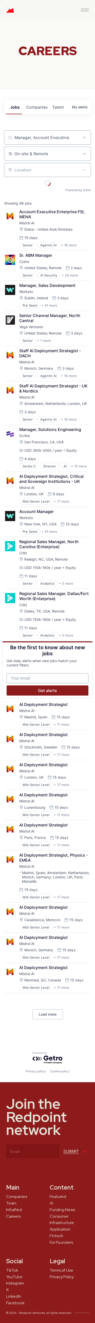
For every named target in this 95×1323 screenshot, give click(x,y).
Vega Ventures (31, 327)
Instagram (15, 1283)
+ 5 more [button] (66, 583)
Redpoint (10, 12)
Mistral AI (26, 223)
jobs (15, 107)
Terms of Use (61, 1270)
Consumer (59, 1216)
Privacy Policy (62, 1276)
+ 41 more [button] (49, 305)
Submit (71, 1151)
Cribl (23, 553)
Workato (26, 291)
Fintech (56, 1235)
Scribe (24, 435)
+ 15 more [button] (79, 466)
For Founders (61, 1242)
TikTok (12, 1270)
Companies (16, 1196)
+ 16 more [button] (69, 245)
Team (11, 1203)
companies (37, 107)
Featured (58, 1196)
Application (60, 1229)
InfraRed (14, 1209)
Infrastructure (62, 1222)
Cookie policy (59, 1071)
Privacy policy (36, 1071)
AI (51, 1203)
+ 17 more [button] (61, 501)
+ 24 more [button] (70, 275)
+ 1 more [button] (44, 341)
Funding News (62, 1209)
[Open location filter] (84, 169)
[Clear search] (84, 137)
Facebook (15, 1303)
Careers (13, 1216)
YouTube (14, 1276)
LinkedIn (13, 1296)
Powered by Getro (78, 190)
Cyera (24, 261)
